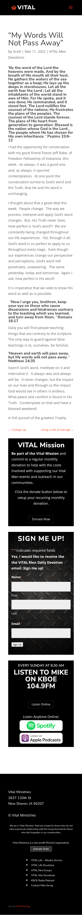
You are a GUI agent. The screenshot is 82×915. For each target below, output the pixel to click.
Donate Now (41, 519)
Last (14, 613)
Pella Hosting (23, 906)
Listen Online (41, 704)
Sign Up (17, 644)
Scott (17, 51)
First (14, 595)
